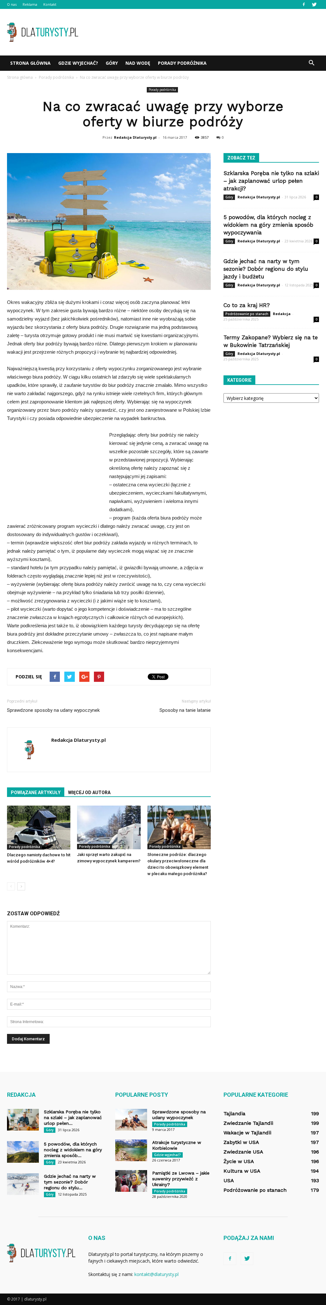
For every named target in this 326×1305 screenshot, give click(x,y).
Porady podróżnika (182, 63)
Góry (112, 63)
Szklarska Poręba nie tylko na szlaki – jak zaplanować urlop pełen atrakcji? (271, 181)
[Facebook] (303, 4)
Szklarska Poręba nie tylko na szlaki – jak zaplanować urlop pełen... (73, 1117)
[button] (311, 63)
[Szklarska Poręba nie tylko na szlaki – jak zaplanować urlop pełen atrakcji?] (23, 1120)
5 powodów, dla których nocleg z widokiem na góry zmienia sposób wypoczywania (268, 225)
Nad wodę (137, 63)
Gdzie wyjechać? (78, 63)
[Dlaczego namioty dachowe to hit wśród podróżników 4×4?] (38, 828)
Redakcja (282, 313)
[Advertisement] (203, 32)
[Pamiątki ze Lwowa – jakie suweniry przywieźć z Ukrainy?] (131, 1181)
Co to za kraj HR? (246, 305)
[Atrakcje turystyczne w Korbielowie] (131, 1150)
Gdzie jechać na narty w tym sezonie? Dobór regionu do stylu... (70, 1182)
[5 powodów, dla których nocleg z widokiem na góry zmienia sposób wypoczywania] (23, 1152)
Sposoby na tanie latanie (185, 710)
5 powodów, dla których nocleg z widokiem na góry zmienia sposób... (73, 1149)
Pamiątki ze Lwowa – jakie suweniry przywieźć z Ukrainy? (180, 1178)
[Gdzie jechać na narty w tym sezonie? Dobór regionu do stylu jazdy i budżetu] (23, 1184)
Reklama (30, 4)
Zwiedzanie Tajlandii (248, 1123)
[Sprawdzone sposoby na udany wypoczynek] (131, 1120)
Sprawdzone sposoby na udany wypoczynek (53, 710)
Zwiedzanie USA (243, 1152)
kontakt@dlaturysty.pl (156, 1274)
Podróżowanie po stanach (246, 314)
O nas (12, 4)
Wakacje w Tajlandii (247, 1133)
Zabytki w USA (241, 1142)
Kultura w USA (241, 1171)
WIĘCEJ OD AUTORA (89, 792)
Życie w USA (238, 1161)
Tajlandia (234, 1113)
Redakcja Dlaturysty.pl (135, 137)
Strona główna (30, 63)
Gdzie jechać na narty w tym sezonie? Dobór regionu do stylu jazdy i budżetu (265, 269)
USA (228, 1180)
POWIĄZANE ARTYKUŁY (35, 792)
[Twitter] (314, 4)
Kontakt (49, 4)
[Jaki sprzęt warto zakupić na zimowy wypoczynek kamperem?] (108, 827)
